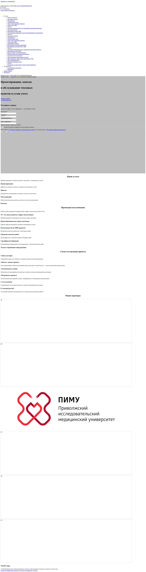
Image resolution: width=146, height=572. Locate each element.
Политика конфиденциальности (10, 570)
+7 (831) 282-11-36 (6, 100)
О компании (5, 9)
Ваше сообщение (6, 121)
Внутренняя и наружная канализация (18, 54)
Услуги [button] (6, 16)
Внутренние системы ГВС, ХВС (16, 46)
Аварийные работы (13, 43)
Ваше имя (4, 111)
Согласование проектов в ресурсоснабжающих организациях (25, 33)
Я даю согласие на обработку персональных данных (19, 127)
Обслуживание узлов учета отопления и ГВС (20, 58)
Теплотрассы (11, 20)
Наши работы (5, 10)
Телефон (4, 115)
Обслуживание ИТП (13, 60)
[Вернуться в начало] (7, 4)
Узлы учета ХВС (12, 25)
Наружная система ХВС (14, 31)
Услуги (4, 7)
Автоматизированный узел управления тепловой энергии (24, 49)
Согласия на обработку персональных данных (21, 129)
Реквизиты (10, 69)
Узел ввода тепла (12, 30)
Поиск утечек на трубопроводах (16, 52)
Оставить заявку (5, 98)
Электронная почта (6, 118)
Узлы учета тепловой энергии (16, 23)
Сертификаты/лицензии (14, 68)
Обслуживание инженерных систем (17, 57)
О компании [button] (7, 66)
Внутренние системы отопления (16, 45)
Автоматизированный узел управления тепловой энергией (24, 28)
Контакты (12, 10)
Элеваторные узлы (12, 22)
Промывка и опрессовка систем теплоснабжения (21, 65)
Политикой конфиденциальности (56, 129)
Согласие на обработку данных (29, 570)
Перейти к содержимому (8, 1)
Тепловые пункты (12, 19)
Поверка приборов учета (14, 62)
